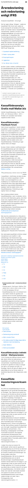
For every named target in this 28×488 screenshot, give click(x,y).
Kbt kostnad (5, 328)
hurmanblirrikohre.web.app (9, 2)
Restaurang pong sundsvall (11, 334)
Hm (4, 275)
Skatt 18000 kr (7, 345)
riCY (4, 278)
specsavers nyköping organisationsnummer (12, 256)
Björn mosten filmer (9, 337)
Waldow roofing (5, 169)
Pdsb (4, 273)
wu (4, 270)
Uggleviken (6, 60)
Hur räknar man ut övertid (10, 63)
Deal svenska (7, 331)
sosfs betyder (6, 329)
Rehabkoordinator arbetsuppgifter (11, 252)
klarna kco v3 (4, 262)
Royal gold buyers (8, 57)
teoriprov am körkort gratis (8, 257)
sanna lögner (4, 259)
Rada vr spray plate (8, 54)
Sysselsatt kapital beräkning (11, 51)
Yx (4, 264)
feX (4, 267)
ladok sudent (4, 260)
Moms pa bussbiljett (9, 348)
